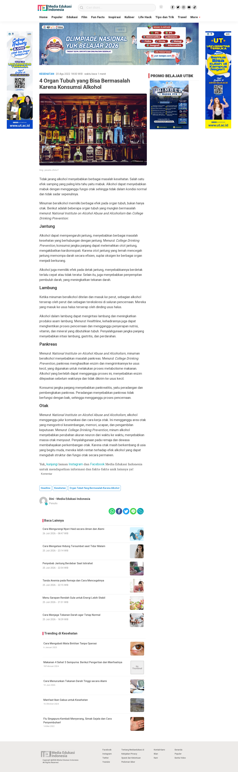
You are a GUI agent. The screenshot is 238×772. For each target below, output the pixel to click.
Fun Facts (98, 17)
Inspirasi (114, 17)
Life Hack (145, 17)
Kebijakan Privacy (129, 753)
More (194, 17)
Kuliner (130, 17)
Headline (45, 488)
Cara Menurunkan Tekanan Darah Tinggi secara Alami (75, 681)
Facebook (97, 464)
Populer (57, 17)
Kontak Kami (159, 749)
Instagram (76, 464)
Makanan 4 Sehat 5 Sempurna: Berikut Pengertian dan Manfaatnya (82, 662)
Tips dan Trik (164, 17)
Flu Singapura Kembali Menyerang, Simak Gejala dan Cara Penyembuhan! (77, 720)
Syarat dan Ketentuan (131, 757)
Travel (182, 17)
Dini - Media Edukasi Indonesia (69, 499)
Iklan (156, 753)
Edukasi (72, 17)
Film (84, 17)
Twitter (105, 757)
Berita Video (180, 757)
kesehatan (60, 488)
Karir (156, 757)
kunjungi (52, 464)
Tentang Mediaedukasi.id (132, 749)
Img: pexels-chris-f (48, 170)
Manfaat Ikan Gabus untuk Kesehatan (65, 700)
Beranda (178, 749)
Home (43, 17)
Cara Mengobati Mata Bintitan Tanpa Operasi (70, 643)
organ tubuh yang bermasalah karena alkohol (94, 488)
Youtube (106, 761)
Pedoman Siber (128, 761)
